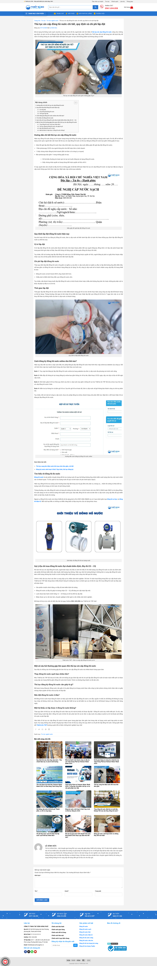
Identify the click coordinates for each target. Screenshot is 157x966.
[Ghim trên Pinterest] (45, 729)
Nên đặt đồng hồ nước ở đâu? (47, 128)
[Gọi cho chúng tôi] (32, 951)
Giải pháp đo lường (85, 13)
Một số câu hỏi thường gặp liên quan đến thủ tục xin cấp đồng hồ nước (57, 122)
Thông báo (130, 1)
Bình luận (38, 875)
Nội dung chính (41, 102)
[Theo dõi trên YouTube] (35, 951)
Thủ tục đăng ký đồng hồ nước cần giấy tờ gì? (51, 126)
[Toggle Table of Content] (75, 102)
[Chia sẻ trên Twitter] (39, 729)
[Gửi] (95, 7)
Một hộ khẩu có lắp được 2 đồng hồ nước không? (52, 130)
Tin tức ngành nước (52, 20)
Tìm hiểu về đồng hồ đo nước (45, 118)
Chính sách (114, 1)
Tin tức (107, 1)
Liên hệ (122, 1)
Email (67, 891)
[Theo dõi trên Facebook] (25, 951)
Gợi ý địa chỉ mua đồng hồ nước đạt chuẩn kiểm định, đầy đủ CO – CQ (56, 120)
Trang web (98, 891)
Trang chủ (60, 13)
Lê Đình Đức (53, 28)
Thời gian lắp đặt (44, 113)
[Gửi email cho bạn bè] (42, 729)
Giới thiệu (71, 13)
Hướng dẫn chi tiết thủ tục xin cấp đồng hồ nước (50, 105)
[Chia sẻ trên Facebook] (35, 729)
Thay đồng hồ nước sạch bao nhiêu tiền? (50, 124)
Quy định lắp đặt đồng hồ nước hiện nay (48, 107)
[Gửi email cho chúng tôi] (28, 951)
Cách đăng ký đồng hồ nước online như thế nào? (50, 115)
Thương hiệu (100, 13)
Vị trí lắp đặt (43, 109)
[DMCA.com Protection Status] (112, 943)
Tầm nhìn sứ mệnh (97, 1)
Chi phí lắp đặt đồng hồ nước (47, 111)
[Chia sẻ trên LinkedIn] (49, 729)
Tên (36, 891)
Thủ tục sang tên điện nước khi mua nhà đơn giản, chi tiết (55, 466)
